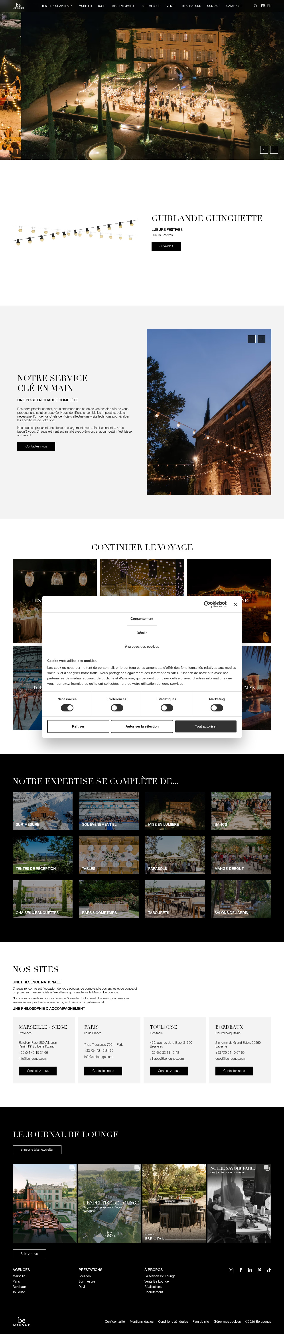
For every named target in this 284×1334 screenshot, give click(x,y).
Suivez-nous (29, 1254)
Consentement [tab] (141, 618)
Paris (16, 1281)
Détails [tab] (142, 633)
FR (263, 6)
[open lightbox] (142, 80)
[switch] (117, 708)
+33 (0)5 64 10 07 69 (230, 1053)
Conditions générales (173, 1322)
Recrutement (153, 1292)
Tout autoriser (206, 726)
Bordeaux (19, 1287)
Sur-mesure (87, 1281)
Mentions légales (142, 1322)
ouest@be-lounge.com (230, 1059)
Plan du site (201, 1322)
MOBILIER (85, 6)
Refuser (78, 726)
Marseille (19, 1276)
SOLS (101, 6)
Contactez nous (38, 1071)
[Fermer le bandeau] (235, 604)
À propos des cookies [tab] (142, 646)
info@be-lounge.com (33, 1059)
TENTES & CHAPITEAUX (57, 6)
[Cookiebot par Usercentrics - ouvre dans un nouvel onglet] (207, 604)
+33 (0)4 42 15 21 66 (33, 1053)
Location (85, 1276)
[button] (264, 150)
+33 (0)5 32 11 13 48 (165, 1053)
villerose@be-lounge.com (167, 1059)
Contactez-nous (36, 446)
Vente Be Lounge (156, 1281)
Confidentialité (115, 1322)
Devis (82, 1287)
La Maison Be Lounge (160, 1276)
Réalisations (153, 1287)
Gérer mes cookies (227, 1322)
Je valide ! (166, 246)
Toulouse (19, 1292)
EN (269, 6)
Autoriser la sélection (142, 726)
